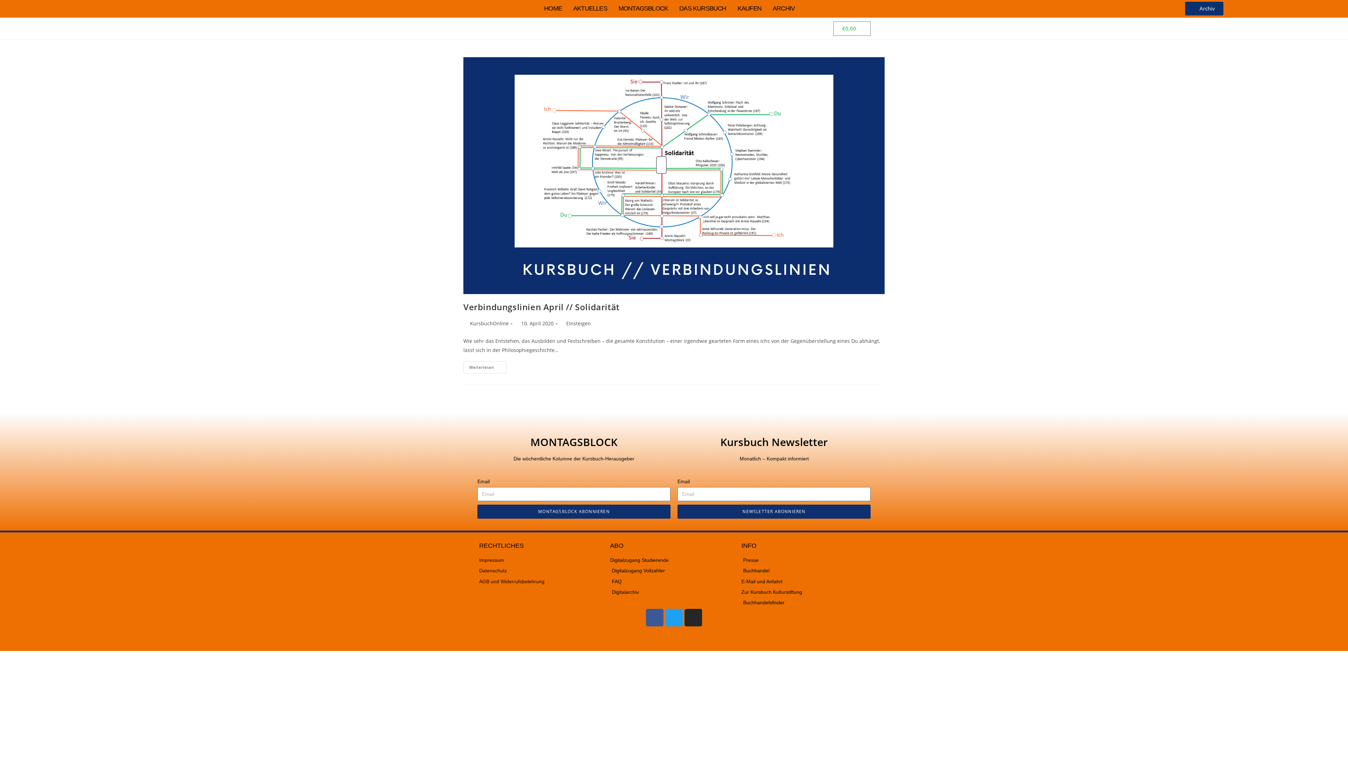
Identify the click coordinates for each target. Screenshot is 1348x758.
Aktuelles (590, 8)
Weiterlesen (488, 365)
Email (483, 481)
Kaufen (749, 8)
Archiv (784, 8)
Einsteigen (578, 323)
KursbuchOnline (489, 323)
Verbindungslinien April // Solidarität (541, 307)
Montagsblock (643, 8)
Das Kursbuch (702, 8)
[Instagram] (693, 617)
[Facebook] (654, 617)
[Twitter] (674, 617)
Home (553, 8)
